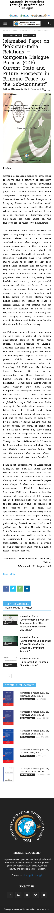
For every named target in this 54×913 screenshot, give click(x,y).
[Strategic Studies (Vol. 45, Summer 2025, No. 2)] (8, 717)
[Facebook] (6, 589)
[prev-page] (5, 676)
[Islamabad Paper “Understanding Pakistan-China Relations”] (10, 662)
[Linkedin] (27, 589)
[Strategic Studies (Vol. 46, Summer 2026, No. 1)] (8, 698)
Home (5, 30)
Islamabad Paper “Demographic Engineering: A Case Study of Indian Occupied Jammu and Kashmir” (35, 644)
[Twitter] (13, 589)
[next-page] (10, 676)
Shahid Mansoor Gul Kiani (17, 89)
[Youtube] (44, 895)
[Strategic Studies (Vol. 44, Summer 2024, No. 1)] (8, 774)
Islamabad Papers (42, 30)
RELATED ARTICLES (17, 604)
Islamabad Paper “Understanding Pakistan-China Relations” (34, 662)
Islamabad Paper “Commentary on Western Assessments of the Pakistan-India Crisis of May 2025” (34, 623)
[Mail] (27, 895)
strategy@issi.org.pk (32, 875)
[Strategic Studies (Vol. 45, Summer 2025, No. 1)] (8, 736)
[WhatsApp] (20, 589)
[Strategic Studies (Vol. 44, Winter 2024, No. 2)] (8, 755)
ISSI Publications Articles (21, 30)
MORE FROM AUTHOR (18, 608)
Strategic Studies (27, 699)
